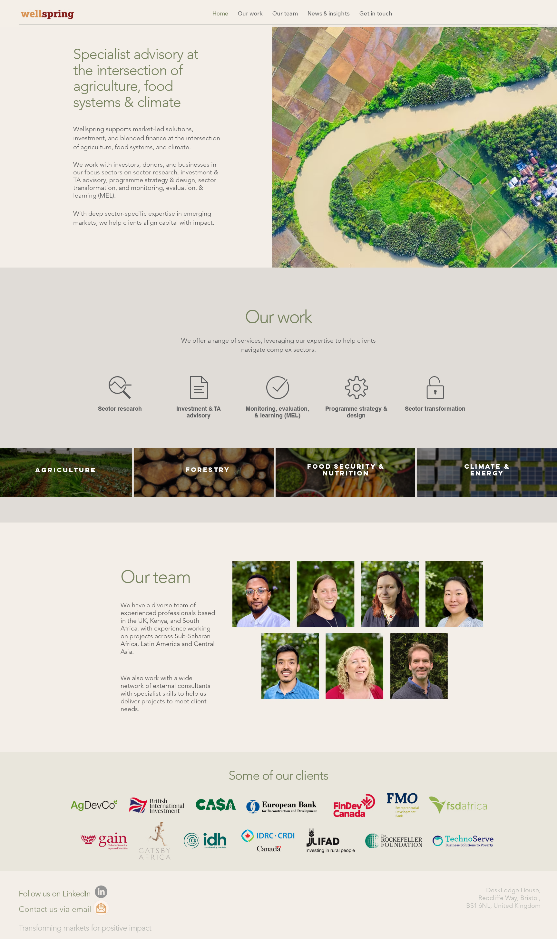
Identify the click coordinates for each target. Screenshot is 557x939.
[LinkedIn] (101, 891)
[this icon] (101, 907)
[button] (250, 13)
